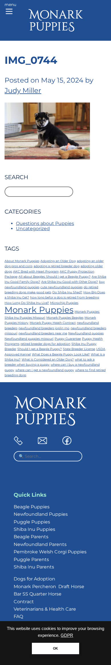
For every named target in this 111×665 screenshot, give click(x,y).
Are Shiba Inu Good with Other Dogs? (69, 282)
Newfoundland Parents (40, 544)
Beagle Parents (31, 536)
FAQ (18, 616)
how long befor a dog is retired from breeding (64, 297)
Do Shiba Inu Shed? (67, 292)
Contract (24, 601)
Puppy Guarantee (68, 339)
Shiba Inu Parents (34, 567)
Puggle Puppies (32, 522)
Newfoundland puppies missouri (29, 339)
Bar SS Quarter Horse (37, 594)
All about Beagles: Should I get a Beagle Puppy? (54, 277)
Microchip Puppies (64, 303)
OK (55, 648)
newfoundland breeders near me (42, 333)
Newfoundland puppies (86, 333)
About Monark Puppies (22, 261)
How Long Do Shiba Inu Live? (27, 303)
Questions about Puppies (45, 223)
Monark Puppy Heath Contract (53, 323)
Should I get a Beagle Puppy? (39, 349)
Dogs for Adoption (34, 579)
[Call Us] (18, 443)
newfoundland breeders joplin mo (43, 328)
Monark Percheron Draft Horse (49, 586)
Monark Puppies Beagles (64, 318)
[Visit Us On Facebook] (66, 443)
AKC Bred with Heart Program (36, 271)
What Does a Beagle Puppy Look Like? (61, 354)
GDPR (67, 635)
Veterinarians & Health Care (45, 609)
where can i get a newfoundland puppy (44, 370)
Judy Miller (23, 90)
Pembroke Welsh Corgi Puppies (50, 551)
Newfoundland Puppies (41, 514)
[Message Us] (42, 443)
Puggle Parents (31, 559)
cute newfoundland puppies (61, 287)
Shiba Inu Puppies (34, 529)
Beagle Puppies (32, 507)
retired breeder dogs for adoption (45, 344)
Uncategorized (33, 228)
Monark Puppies (39, 310)
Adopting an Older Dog (58, 261)
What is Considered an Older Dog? (48, 359)
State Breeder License (79, 349)
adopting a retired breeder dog (56, 266)
